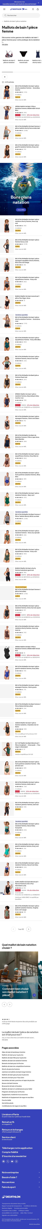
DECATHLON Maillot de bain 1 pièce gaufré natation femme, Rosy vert (27, 845)
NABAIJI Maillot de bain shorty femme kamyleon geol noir (25, 569)
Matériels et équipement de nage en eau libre (18, 1097)
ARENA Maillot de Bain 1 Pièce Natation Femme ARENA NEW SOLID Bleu (27, 108)
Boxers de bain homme (10, 1083)
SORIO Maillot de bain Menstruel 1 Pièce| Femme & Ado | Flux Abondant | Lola (27, 883)
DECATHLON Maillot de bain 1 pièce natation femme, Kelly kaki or (27, 783)
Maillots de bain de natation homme (14, 1060)
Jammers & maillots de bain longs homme (16, 1072)
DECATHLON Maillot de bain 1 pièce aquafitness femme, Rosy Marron (27, 455)
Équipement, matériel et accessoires (15, 1094)
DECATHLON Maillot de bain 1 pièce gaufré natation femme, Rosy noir (27, 146)
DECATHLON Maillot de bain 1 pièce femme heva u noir (27, 241)
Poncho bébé (6, 1100)
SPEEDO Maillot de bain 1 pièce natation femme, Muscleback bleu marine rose (27, 396)
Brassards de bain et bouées (12, 1086)
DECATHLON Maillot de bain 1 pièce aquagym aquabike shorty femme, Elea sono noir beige (27, 260)
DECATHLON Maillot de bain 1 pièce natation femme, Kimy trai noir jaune (28, 607)
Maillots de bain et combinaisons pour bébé (17, 1089)
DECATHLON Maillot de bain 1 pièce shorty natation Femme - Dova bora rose (27, 319)
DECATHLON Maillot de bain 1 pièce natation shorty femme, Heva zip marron (27, 628)
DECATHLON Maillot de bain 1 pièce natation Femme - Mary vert (27, 494)
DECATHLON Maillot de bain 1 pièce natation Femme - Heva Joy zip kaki (27, 531)
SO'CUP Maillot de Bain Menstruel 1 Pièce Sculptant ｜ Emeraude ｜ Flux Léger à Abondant (28, 745)
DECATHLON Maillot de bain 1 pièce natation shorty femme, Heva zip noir (27, 221)
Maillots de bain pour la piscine (12, 1055)
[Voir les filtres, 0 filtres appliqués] (5, 77)
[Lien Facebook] (3, 1161)
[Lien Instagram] (16, 1161)
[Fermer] (38, 2)
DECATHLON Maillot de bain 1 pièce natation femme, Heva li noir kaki (27, 357)
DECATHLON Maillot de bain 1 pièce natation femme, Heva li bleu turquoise (27, 826)
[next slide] (9, 1004)
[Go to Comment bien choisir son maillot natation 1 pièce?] (34, 995)
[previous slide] (4, 1004)
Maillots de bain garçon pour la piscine (15, 1075)
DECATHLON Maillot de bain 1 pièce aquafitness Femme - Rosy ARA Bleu (28, 338)
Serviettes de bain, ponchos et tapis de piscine (18, 1080)
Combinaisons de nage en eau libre (14, 1106)
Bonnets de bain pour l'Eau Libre (13, 1077)
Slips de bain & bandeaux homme (13, 1052)
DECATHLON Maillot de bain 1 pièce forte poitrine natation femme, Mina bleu (27, 474)
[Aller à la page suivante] (28, 929)
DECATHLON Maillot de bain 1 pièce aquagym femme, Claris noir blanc (27, 417)
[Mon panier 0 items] (37, 9)
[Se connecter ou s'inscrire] (33, 9)
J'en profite (21, 210)
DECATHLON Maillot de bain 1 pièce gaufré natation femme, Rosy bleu (27, 667)
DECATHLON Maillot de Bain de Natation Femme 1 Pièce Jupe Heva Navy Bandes (27, 437)
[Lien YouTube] (12, 1161)
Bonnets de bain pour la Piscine (13, 1063)
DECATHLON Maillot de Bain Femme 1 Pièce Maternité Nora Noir (28, 705)
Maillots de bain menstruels (23, 61)
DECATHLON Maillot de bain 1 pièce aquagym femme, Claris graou (27, 686)
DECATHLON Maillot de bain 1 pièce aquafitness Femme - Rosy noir (27, 278)
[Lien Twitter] (7, 1161)
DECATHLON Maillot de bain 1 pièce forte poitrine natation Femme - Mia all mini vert (27, 764)
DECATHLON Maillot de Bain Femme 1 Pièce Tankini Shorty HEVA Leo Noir (28, 515)
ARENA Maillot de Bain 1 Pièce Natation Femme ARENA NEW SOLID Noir (27, 648)
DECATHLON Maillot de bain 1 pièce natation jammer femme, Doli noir (27, 803)
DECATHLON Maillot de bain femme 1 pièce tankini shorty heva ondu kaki (28, 127)
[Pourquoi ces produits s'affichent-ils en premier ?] (3, 82)
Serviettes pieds (7, 1103)
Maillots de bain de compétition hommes (16, 1066)
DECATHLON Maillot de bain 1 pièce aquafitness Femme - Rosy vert (27, 550)
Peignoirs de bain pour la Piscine (13, 1092)
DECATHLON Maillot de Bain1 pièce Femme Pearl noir (27, 376)
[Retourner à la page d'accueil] (18, 9)
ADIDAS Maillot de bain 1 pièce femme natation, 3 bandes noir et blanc (27, 725)
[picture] (7, 92)
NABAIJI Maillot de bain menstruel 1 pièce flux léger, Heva (27, 297)
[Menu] (4, 9)
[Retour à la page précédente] (13, 929)
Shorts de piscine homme (11, 1069)
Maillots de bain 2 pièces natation (9, 61)
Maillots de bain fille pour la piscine (14, 1058)
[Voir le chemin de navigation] (3, 21)
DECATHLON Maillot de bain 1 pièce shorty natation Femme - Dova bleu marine (27, 88)
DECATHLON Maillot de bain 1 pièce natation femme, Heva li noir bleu (27, 864)
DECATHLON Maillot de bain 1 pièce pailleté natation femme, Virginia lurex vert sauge (27, 908)
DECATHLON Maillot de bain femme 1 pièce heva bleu (28, 590)
